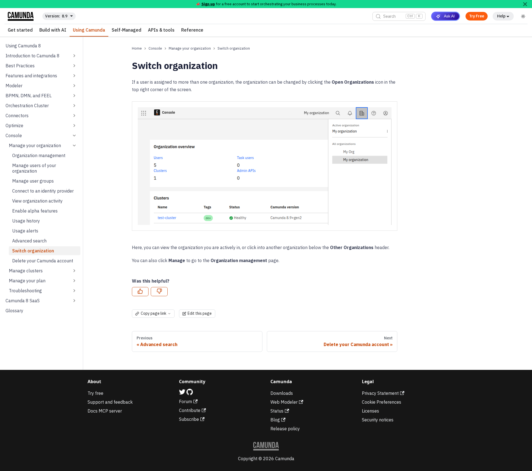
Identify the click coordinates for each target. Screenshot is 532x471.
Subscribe (189, 419)
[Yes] (140, 291)
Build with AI (52, 30)
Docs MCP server (105, 411)
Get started (20, 30)
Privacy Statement (380, 393)
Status (276, 411)
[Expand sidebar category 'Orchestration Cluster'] (74, 105)
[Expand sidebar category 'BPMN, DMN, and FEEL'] (74, 95)
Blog (275, 420)
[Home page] (137, 48)
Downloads (281, 393)
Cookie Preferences (381, 402)
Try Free (476, 16)
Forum (185, 401)
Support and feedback (110, 402)
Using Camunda (89, 30)
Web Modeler (284, 402)
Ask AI (449, 16)
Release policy (285, 428)
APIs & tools (161, 30)
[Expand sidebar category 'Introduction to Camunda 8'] (74, 55)
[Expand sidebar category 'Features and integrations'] (74, 75)
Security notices (377, 420)
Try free (95, 393)
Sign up (208, 3)
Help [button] (501, 16)
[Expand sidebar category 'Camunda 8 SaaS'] (74, 300)
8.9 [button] (64, 16)
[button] (43, 145)
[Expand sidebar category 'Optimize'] (74, 125)
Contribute (189, 410)
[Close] (525, 4)
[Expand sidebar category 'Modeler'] (74, 85)
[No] (159, 291)
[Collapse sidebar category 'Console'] (74, 135)
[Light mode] (523, 16)
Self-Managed (126, 30)
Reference (192, 30)
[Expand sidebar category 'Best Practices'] (74, 65)
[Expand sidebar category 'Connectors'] (74, 115)
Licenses (370, 411)
